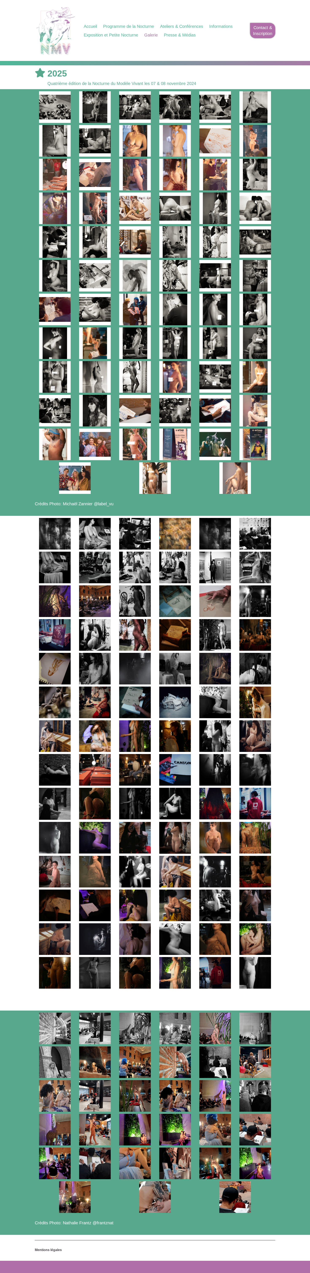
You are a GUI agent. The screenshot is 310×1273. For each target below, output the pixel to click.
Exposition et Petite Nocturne (111, 35)
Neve (39, 1267)
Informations (221, 26)
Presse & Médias (180, 35)
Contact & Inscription (262, 30)
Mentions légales (48, 1250)
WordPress (83, 1267)
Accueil (90, 26)
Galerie (151, 35)
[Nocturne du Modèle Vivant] (56, 30)
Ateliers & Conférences (181, 26)
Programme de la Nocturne (128, 26)
